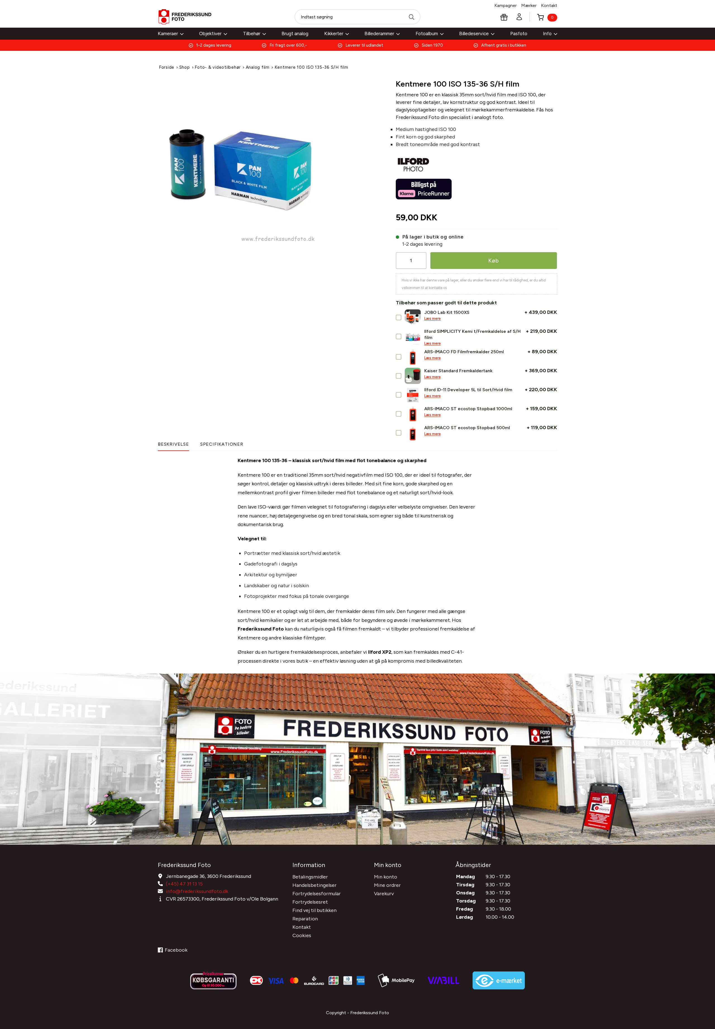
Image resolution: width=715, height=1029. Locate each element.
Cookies (301, 935)
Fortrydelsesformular (316, 893)
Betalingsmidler (310, 877)
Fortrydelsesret (310, 902)
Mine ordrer (387, 885)
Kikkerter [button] (333, 33)
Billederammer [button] (379, 33)
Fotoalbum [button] (427, 33)
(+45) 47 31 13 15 (184, 884)
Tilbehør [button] (251, 33)
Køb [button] (493, 260)
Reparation (305, 919)
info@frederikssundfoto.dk (197, 891)
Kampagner (505, 5)
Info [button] (547, 33)
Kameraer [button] (168, 33)
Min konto (385, 877)
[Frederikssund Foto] (185, 16)
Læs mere (432, 318)
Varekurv (384, 893)
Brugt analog (295, 33)
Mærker (529, 5)
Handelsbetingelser (314, 885)
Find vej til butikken (314, 910)
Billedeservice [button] (474, 33)
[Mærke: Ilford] (414, 162)
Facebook (176, 950)
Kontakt (549, 5)
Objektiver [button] (210, 33)
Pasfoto (518, 33)
